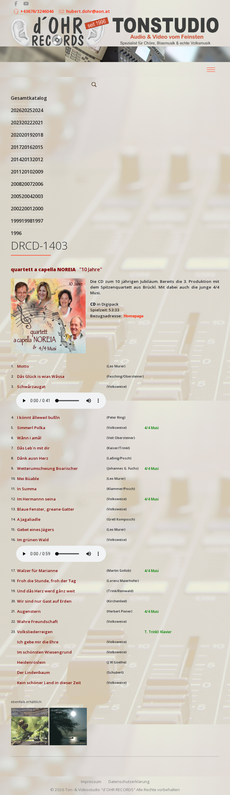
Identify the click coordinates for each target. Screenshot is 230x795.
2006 (37, 184)
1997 (37, 221)
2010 (27, 171)
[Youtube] (26, 3)
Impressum (91, 781)
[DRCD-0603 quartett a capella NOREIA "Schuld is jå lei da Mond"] (68, 726)
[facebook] (16, 3)
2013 (27, 159)
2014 (16, 159)
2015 (37, 147)
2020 (16, 135)
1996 (16, 233)
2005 (16, 196)
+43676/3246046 (37, 11)
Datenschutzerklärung (128, 781)
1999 (16, 221)
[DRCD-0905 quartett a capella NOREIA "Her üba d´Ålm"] (30, 726)
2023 (16, 122)
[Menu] (211, 69)
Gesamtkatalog (29, 98)
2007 (27, 184)
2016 (27, 147)
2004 (27, 196)
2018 (37, 135)
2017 (16, 147)
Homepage (133, 316)
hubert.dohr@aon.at (88, 11)
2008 (16, 184)
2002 (16, 208)
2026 (16, 110)
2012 (37, 159)
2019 (27, 135)
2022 (27, 122)
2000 (37, 208)
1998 (27, 221)
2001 (27, 208)
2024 (37, 110)
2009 (37, 171)
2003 (37, 196)
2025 (27, 110)
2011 (16, 171)
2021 (37, 122)
